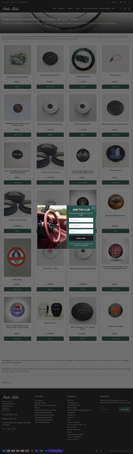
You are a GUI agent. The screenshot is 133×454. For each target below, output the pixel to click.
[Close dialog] (93, 207)
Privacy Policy (85, 245)
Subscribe (81, 238)
